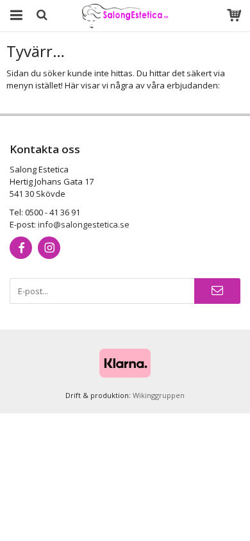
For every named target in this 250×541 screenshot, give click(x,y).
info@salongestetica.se (83, 224)
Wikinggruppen (159, 395)
